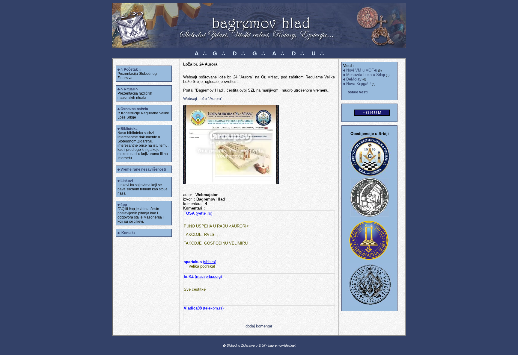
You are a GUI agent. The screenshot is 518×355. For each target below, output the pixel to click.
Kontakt (128, 233)
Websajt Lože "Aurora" (202, 98)
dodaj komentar (259, 326)
